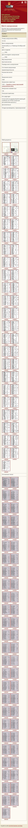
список (6, 154)
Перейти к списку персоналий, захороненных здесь (12, 85)
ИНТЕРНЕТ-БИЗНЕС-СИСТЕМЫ (15, 825)
